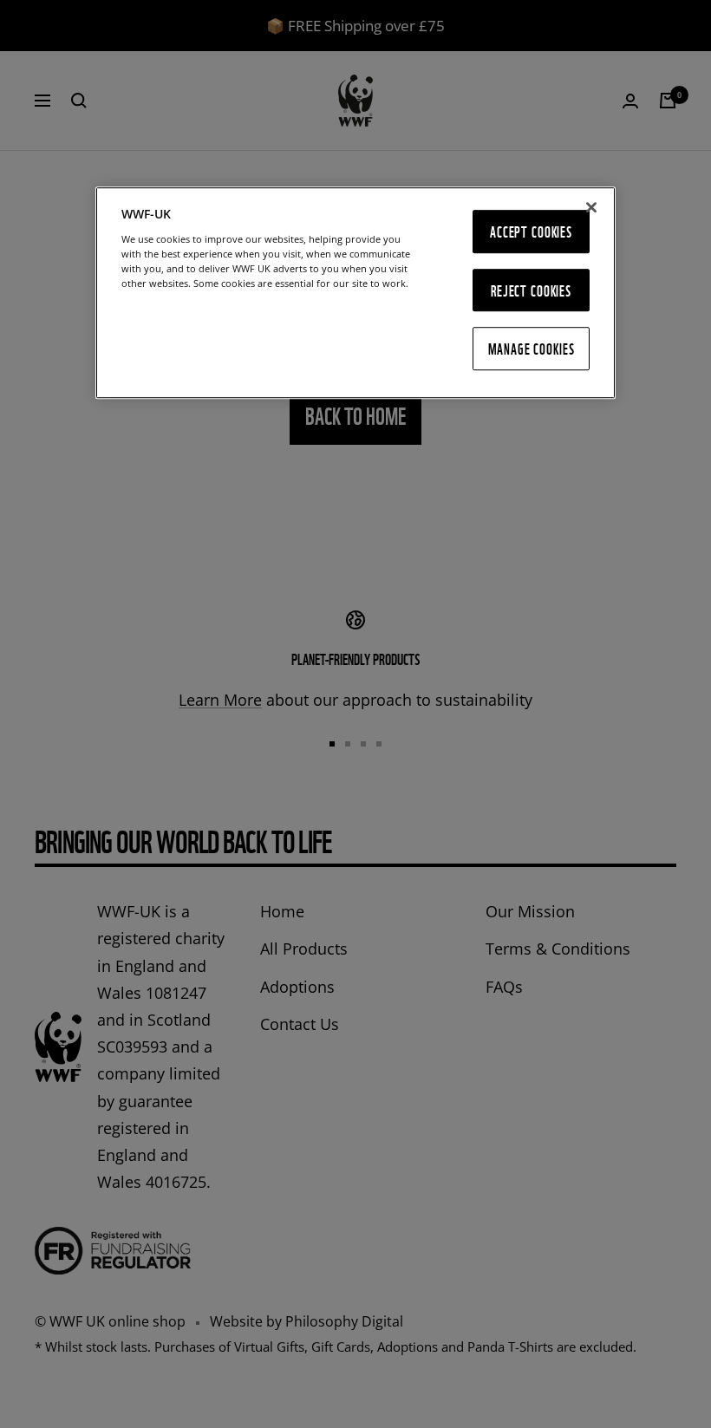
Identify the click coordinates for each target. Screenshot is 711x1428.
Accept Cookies (531, 231)
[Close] (591, 207)
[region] (355, 292)
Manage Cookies (531, 348)
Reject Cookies (531, 290)
